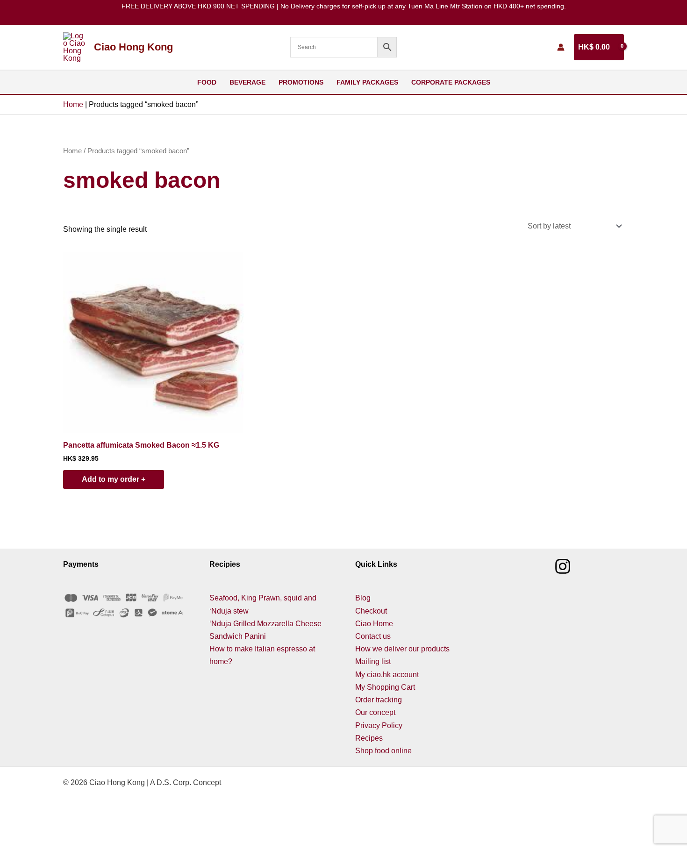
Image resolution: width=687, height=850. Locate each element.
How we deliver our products (402, 649)
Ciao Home (374, 624)
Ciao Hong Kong (133, 47)
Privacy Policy (378, 725)
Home (73, 104)
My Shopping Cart (385, 687)
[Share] (97, 831)
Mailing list (373, 661)
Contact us (373, 636)
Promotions (301, 82)
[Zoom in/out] (18, 831)
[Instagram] (562, 566)
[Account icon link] (561, 47)
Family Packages (367, 82)
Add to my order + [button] (113, 479)
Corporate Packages (450, 82)
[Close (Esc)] (136, 831)
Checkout (371, 611)
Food (206, 82)
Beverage (247, 82)
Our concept (375, 712)
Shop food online (383, 751)
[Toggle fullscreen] (58, 831)
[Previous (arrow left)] (18, 845)
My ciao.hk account (387, 675)
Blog (363, 598)
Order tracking (378, 700)
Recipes (369, 738)
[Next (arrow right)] (58, 845)
